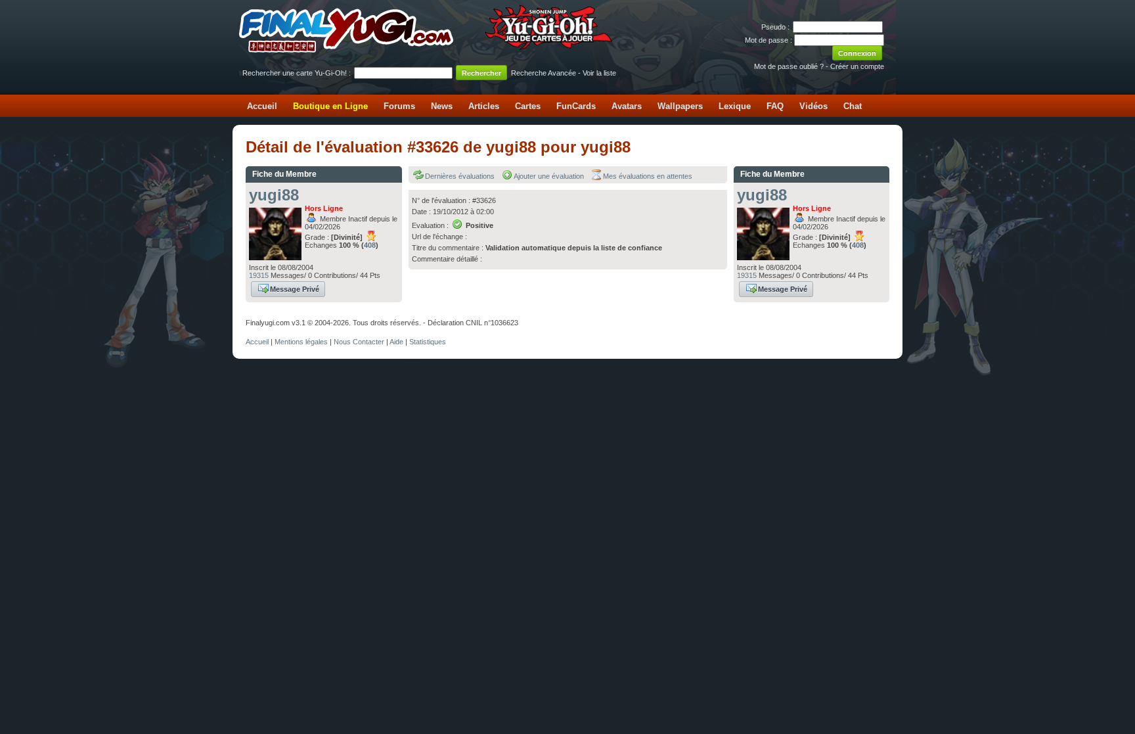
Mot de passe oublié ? (789, 66)
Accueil (262, 106)
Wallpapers (680, 106)
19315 (259, 275)
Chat (852, 106)
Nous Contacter (359, 342)
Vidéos (813, 106)
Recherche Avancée (543, 73)
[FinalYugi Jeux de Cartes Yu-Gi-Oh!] (426, 50)
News (442, 106)
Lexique (735, 106)
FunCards (576, 106)
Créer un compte (857, 66)
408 (370, 245)
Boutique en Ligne (330, 106)
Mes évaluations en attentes (647, 176)
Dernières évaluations (460, 176)
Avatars (627, 106)
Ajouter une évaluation (549, 176)
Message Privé (294, 289)
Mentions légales (301, 342)
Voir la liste (599, 73)
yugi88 (274, 195)
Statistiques (427, 342)
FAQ (775, 106)
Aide (396, 342)
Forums (399, 106)
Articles (483, 106)
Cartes (528, 106)
